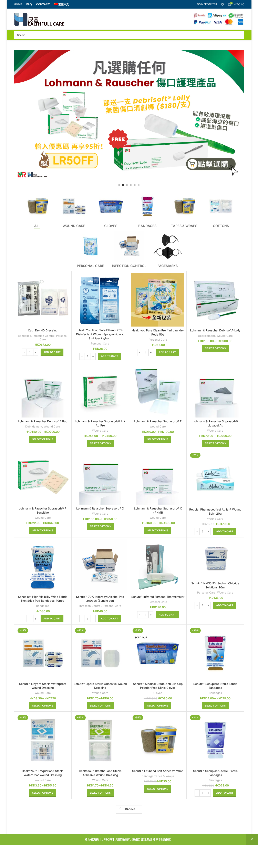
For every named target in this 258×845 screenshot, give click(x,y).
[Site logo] (39, 19)
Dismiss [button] (252, 839)
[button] (52, 352)
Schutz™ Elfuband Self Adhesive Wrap (158, 771)
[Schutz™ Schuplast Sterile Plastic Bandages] (215, 740)
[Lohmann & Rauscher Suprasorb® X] (100, 478)
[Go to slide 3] (127, 185)
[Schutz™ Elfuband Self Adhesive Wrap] (157, 740)
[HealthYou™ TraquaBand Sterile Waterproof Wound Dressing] (42, 740)
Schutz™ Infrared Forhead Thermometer (157, 596)
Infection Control (43, 335)
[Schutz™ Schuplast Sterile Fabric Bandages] (215, 653)
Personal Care (100, 343)
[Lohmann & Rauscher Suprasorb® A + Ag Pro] (100, 391)
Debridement (206, 335)
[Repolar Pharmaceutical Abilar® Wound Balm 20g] (215, 478)
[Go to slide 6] (139, 185)
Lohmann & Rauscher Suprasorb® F (158, 421)
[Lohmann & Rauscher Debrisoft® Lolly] (215, 300)
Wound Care (225, 335)
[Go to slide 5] (135, 185)
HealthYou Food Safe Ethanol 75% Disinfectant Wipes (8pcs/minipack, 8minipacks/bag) (100, 334)
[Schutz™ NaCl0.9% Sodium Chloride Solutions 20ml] (215, 559)
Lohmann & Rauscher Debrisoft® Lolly (215, 330)
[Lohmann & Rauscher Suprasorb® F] (157, 391)
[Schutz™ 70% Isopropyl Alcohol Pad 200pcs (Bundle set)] (100, 566)
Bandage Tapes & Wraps (158, 776)
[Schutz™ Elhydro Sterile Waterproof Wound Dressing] (42, 653)
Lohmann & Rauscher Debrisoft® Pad (43, 421)
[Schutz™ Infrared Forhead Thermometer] (157, 566)
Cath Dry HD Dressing (43, 330)
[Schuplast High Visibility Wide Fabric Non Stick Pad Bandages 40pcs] (42, 566)
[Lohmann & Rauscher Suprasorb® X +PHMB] (157, 478)
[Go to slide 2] (123, 185)
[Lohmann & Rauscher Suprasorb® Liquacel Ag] (215, 391)
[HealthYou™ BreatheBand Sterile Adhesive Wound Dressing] (100, 740)
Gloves (157, 692)
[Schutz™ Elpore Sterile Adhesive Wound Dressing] (100, 653)
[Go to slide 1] (119, 185)
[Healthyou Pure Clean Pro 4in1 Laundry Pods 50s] (157, 300)
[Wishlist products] (222, 4)
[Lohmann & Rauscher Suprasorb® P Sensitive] (42, 478)
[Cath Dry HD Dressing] (42, 300)
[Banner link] (129, 115)
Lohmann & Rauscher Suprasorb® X (100, 508)
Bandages (24, 335)
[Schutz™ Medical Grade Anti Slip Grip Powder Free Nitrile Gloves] (157, 653)
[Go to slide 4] (131, 185)
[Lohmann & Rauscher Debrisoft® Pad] (42, 391)
